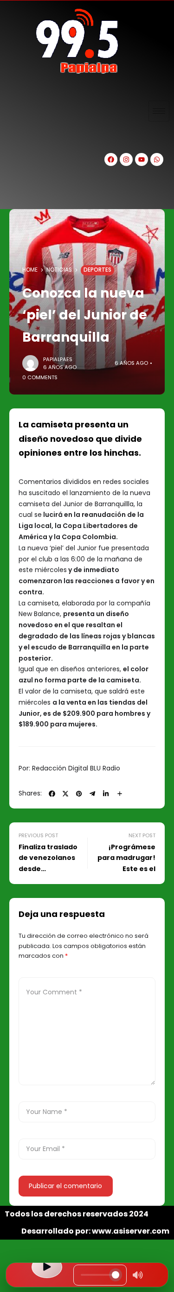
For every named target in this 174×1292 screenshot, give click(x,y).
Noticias (59, 270)
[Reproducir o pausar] (47, 1267)
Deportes (97, 270)
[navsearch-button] (16, 193)
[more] (119, 793)
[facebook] (52, 793)
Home (30, 270)
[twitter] (65, 793)
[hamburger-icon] (158, 111)
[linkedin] (106, 793)
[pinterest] (79, 793)
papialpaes (57, 359)
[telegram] (92, 793)
